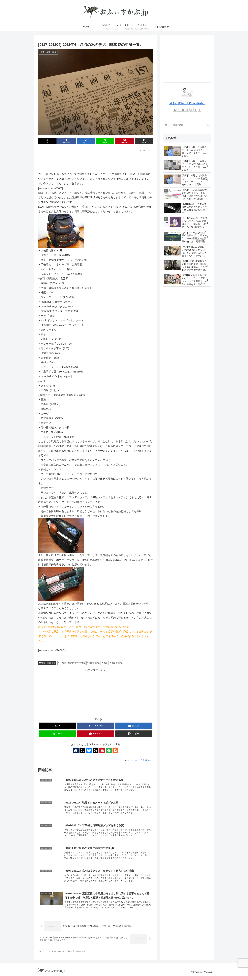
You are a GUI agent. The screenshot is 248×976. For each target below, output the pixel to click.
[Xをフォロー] (82, 750)
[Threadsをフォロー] (95, 750)
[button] (144, 141)
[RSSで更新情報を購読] (115, 750)
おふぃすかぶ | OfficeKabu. (187, 103)
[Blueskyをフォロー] (89, 750)
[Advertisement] (95, 160)
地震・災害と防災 (48, 663)
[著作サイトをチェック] (76, 750)
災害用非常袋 (94, 663)
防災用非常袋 (117, 663)
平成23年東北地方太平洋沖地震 (72, 663)
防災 (106, 663)
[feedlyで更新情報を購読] (109, 750)
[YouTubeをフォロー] (102, 750)
